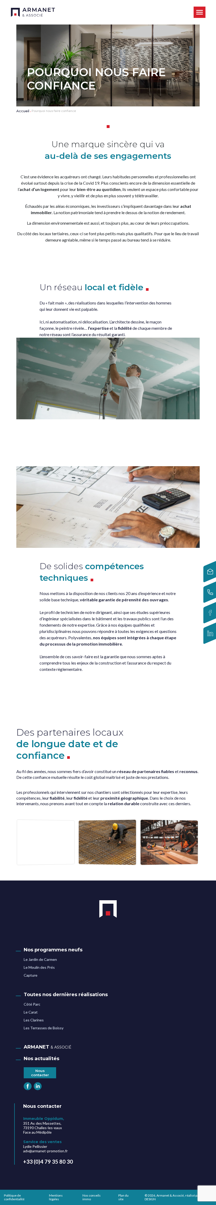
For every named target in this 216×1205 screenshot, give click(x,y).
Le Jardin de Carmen (40, 959)
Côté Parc (32, 1004)
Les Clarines (34, 1020)
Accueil (22, 111)
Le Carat (31, 1012)
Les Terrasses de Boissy (43, 1028)
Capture (30, 975)
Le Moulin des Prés (39, 967)
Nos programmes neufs (53, 950)
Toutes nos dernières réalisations (66, 994)
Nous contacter (40, 1073)
